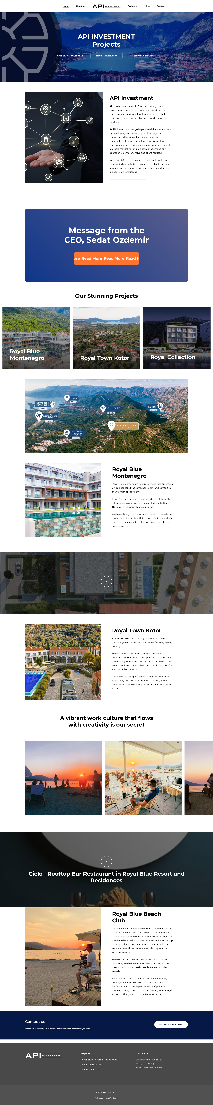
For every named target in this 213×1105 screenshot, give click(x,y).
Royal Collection (89, 1069)
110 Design (114, 1098)
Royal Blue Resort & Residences (98, 1059)
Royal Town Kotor (90, 1064)
